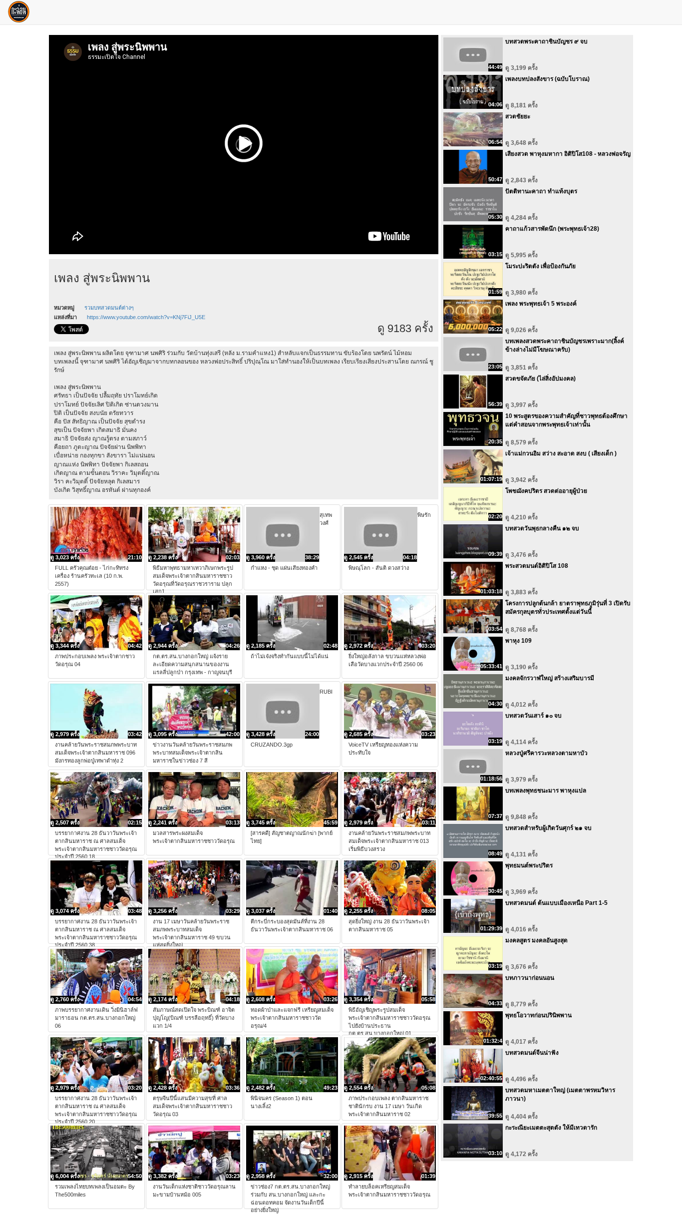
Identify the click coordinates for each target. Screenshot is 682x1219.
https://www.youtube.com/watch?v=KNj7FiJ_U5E (146, 317)
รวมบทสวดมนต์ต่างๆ (109, 308)
